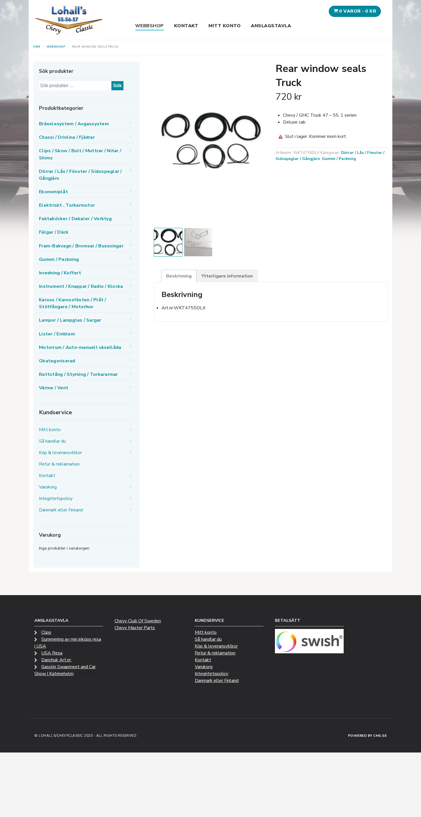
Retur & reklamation (59, 464)
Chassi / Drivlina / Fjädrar (67, 137)
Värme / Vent (53, 388)
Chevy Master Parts (135, 628)
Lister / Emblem (57, 334)
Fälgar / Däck (53, 232)
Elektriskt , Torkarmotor (67, 205)
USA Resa (51, 653)
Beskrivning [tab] (179, 276)
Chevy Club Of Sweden (138, 621)
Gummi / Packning (339, 158)
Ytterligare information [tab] (227, 276)
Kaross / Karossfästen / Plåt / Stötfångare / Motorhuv (72, 303)
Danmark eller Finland (61, 510)
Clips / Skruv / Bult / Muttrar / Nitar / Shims (80, 154)
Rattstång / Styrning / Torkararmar (78, 374)
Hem (36, 47)
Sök (117, 85)
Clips (46, 632)
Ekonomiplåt (53, 192)
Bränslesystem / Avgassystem (74, 124)
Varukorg (48, 487)
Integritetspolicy (55, 498)
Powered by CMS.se (367, 735)
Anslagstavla (271, 26)
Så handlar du (52, 441)
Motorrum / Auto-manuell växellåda (80, 347)
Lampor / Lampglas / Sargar (70, 320)
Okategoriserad (57, 361)
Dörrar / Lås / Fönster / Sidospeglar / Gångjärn (80, 174)
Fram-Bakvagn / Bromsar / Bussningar (81, 246)
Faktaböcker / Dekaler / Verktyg (75, 219)
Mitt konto (224, 26)
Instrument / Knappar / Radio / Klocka (81, 286)
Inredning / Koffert (60, 273)
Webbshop (149, 26)
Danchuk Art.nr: (56, 660)
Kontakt (186, 26)
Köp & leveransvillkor (60, 452)
